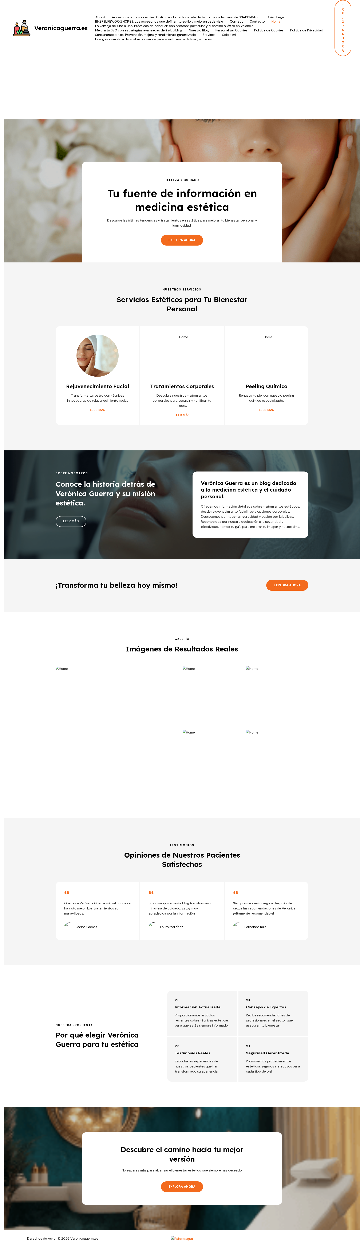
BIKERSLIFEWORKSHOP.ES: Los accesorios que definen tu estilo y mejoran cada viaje (159, 21)
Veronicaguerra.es (61, 28)
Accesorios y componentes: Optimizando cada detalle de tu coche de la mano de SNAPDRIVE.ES (186, 17)
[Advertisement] (182, 87)
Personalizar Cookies (231, 30)
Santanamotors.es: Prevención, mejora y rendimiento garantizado (145, 35)
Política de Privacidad (306, 30)
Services (209, 35)
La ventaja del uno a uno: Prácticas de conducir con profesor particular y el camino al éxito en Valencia (174, 26)
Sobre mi (229, 35)
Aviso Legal (275, 17)
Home (276, 21)
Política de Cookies (269, 30)
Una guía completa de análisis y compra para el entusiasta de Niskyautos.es (153, 39)
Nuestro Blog (199, 30)
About (100, 17)
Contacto (257, 21)
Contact (236, 21)
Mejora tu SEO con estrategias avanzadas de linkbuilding (138, 30)
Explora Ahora (287, 585)
